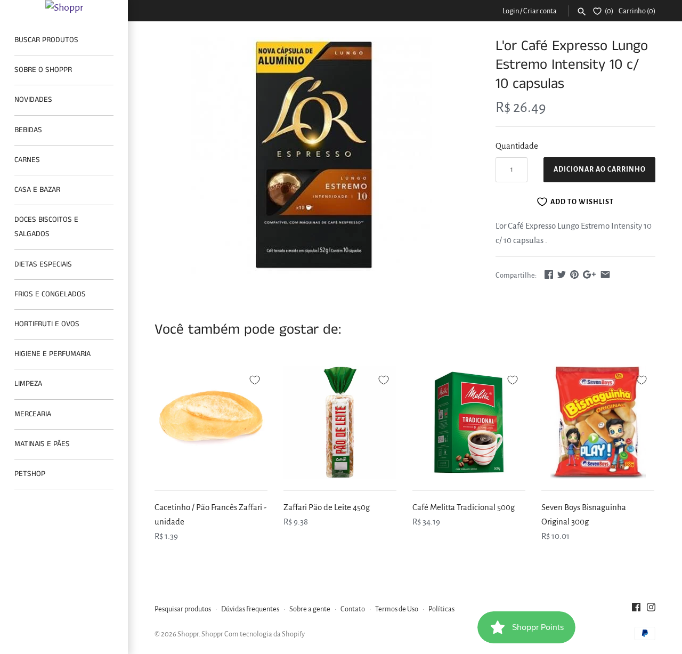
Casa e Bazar (37, 189)
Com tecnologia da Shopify (264, 634)
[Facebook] (636, 609)
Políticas (441, 609)
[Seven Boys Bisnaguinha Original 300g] (597, 422)
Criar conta (540, 11)
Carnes (27, 160)
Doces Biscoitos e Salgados (46, 226)
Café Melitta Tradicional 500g (463, 507)
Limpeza (28, 383)
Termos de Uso (396, 609)
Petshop (29, 474)
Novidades (33, 99)
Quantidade (517, 145)
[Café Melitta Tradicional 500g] (468, 422)
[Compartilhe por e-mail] (605, 274)
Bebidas (28, 130)
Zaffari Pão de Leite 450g (326, 507)
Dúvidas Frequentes (250, 609)
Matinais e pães (42, 444)
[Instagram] (651, 609)
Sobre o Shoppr (43, 69)
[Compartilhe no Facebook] (549, 274)
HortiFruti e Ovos (46, 324)
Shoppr (188, 634)
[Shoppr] (64, 7)
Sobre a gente (309, 609)
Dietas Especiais (43, 264)
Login (510, 11)
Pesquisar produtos (183, 609)
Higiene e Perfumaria (52, 354)
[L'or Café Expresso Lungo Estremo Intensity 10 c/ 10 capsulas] (312, 155)
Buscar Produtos (46, 40)
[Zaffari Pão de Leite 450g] (339, 422)
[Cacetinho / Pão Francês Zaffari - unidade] (211, 422)
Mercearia (32, 414)
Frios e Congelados (50, 294)
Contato (352, 609)
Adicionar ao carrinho (600, 169)
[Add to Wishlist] (254, 378)
